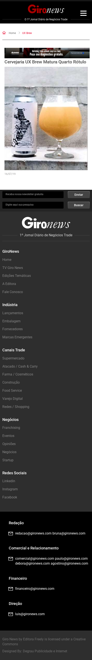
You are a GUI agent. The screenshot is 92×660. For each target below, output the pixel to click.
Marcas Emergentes (17, 337)
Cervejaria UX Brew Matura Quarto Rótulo (45, 61)
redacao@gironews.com (33, 533)
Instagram (10, 489)
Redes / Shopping (15, 407)
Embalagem (11, 321)
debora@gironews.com (32, 563)
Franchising (11, 428)
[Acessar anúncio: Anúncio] (47, 53)
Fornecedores (12, 329)
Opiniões (9, 444)
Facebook (9, 497)
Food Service (12, 390)
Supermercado (13, 358)
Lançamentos (12, 313)
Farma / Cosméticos (17, 374)
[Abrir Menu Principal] (83, 14)
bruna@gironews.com (68, 533)
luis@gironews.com (30, 614)
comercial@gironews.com (34, 558)
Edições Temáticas (16, 276)
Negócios (9, 452)
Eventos (8, 436)
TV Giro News (12, 268)
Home (12, 33)
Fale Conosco (12, 292)
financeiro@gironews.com (34, 589)
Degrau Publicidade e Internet (45, 651)
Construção (11, 382)
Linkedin (8, 481)
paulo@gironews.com (71, 558)
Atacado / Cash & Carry (20, 366)
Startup (7, 460)
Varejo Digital (12, 399)
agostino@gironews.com (69, 563)
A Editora (9, 284)
